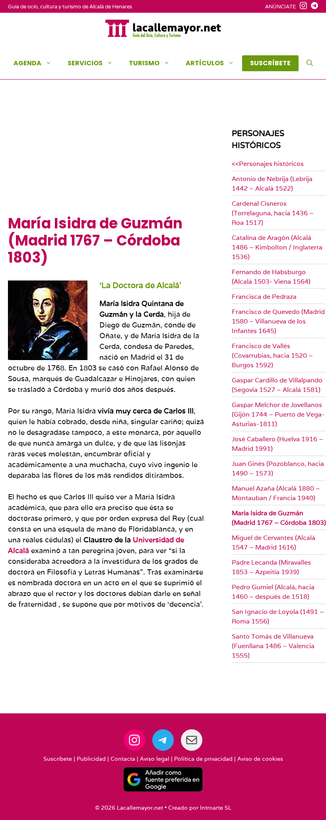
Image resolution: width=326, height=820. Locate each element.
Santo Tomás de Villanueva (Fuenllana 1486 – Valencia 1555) (273, 646)
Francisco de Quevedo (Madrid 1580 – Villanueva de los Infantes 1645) (278, 321)
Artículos (205, 63)
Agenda (27, 63)
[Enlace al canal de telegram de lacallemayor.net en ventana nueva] (312, 7)
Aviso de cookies (260, 758)
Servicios (85, 63)
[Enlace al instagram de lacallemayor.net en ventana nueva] (301, 7)
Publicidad (91, 758)
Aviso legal (154, 758)
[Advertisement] (106, 155)
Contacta (123, 758)
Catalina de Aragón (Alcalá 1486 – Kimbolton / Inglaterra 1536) (277, 247)
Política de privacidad (203, 758)
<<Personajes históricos (268, 164)
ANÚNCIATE (280, 6)
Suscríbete (57, 758)
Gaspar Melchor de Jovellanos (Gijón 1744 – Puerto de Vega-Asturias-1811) (278, 414)
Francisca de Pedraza (264, 296)
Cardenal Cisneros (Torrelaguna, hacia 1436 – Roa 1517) (273, 213)
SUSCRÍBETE (270, 63)
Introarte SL (215, 807)
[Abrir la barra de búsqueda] (310, 63)
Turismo (144, 63)
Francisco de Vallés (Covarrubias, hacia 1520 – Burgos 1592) (272, 355)
